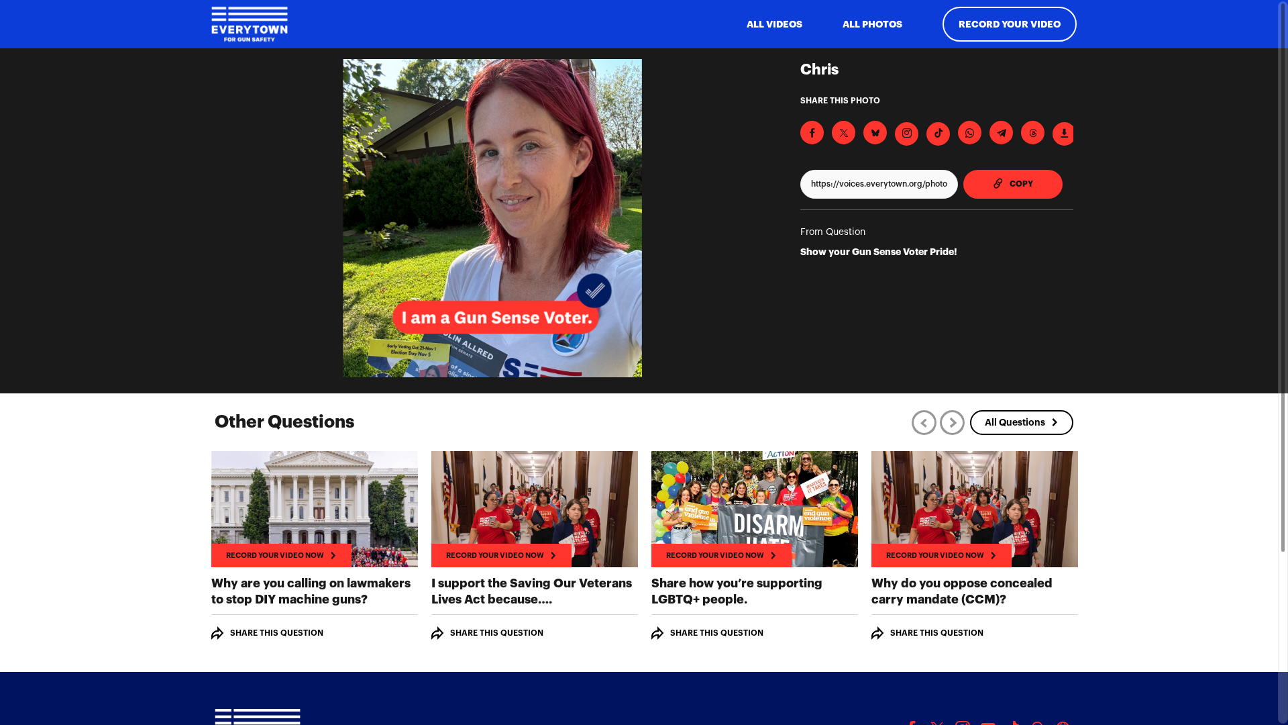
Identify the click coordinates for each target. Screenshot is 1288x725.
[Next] (952, 422)
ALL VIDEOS (774, 24)
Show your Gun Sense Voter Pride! (878, 251)
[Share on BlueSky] (875, 132)
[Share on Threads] (1032, 132)
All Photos (872, 24)
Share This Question (276, 633)
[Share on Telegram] (1001, 132)
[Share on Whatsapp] (969, 132)
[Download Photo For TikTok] (938, 134)
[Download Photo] (1064, 134)
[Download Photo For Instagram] (906, 134)
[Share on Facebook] (812, 132)
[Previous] (924, 422)
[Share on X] (843, 132)
